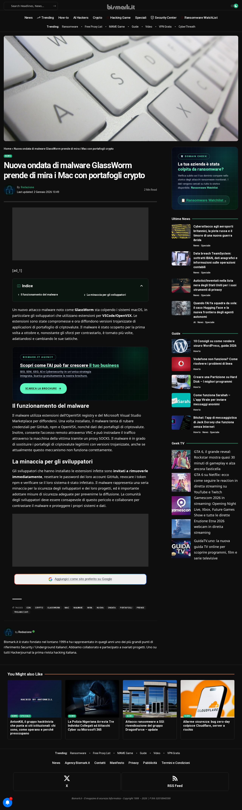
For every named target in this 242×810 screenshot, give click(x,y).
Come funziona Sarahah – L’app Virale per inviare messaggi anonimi (211, 399)
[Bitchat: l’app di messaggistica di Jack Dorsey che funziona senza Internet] (181, 422)
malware (78, 608)
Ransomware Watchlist (204, 187)
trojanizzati (21, 612)
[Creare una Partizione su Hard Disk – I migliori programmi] (181, 382)
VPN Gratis (165, 26)
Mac (67, 608)
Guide (135, 26)
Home (7, 148)
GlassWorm (53, 608)
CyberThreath (187, 26)
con (28, 608)
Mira (89, 608)
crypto (39, 608)
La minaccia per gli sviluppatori (106, 294)
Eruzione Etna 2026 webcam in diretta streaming (209, 527)
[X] (67, 781)
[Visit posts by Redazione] (9, 190)
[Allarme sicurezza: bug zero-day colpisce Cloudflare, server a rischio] (207, 699)
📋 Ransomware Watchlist (203, 200)
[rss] (175, 781)
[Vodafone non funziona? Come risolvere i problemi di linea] (181, 364)
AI (194, 322)
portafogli (126, 608)
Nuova (100, 608)
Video (148, 26)
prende (140, 608)
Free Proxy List (93, 26)
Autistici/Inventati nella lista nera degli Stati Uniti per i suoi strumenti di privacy (214, 285)
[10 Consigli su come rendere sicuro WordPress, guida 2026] (181, 346)
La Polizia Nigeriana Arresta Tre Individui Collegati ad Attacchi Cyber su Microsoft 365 (91, 725)
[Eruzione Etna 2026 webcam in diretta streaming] (181, 528)
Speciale (205, 245)
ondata (112, 608)
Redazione (27, 187)
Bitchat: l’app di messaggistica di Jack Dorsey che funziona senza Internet (215, 422)
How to (197, 351)
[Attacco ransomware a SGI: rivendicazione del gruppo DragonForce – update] (150, 699)
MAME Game (117, 26)
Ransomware (70, 26)
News (8, 156)
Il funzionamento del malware (39, 294)
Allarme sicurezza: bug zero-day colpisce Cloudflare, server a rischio (206, 725)
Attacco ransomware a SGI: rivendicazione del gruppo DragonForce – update (145, 725)
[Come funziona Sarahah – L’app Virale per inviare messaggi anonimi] (181, 400)
